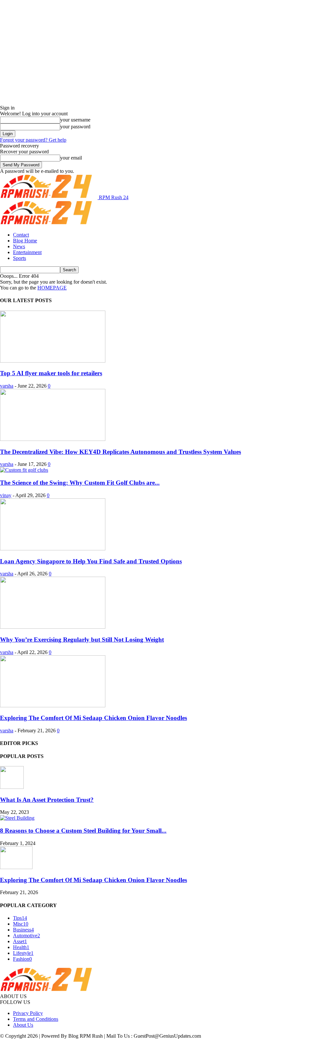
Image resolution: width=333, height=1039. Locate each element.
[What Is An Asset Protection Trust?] (12, 787)
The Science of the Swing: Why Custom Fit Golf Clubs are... (80, 482)
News (19, 246)
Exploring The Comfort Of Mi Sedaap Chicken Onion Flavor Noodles (93, 717)
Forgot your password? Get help (33, 140)
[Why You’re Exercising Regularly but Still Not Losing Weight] (52, 627)
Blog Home (25, 240)
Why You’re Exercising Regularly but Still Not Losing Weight (82, 639)
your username (75, 119)
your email (71, 157)
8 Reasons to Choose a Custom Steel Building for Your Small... (83, 830)
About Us (23, 1025)
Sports (19, 258)
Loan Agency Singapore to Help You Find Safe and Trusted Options (91, 561)
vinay (5, 495)
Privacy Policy (28, 1013)
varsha (6, 386)
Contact (21, 234)
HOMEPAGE (52, 287)
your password (75, 126)
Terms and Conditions (35, 1019)
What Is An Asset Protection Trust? (47, 799)
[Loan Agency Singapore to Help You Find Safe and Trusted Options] (52, 548)
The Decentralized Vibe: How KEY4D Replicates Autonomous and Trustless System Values (120, 451)
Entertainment (27, 252)
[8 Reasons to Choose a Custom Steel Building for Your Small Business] (17, 818)
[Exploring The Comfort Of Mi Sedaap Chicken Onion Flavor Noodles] (52, 705)
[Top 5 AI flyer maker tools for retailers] (52, 361)
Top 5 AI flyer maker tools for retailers (51, 373)
